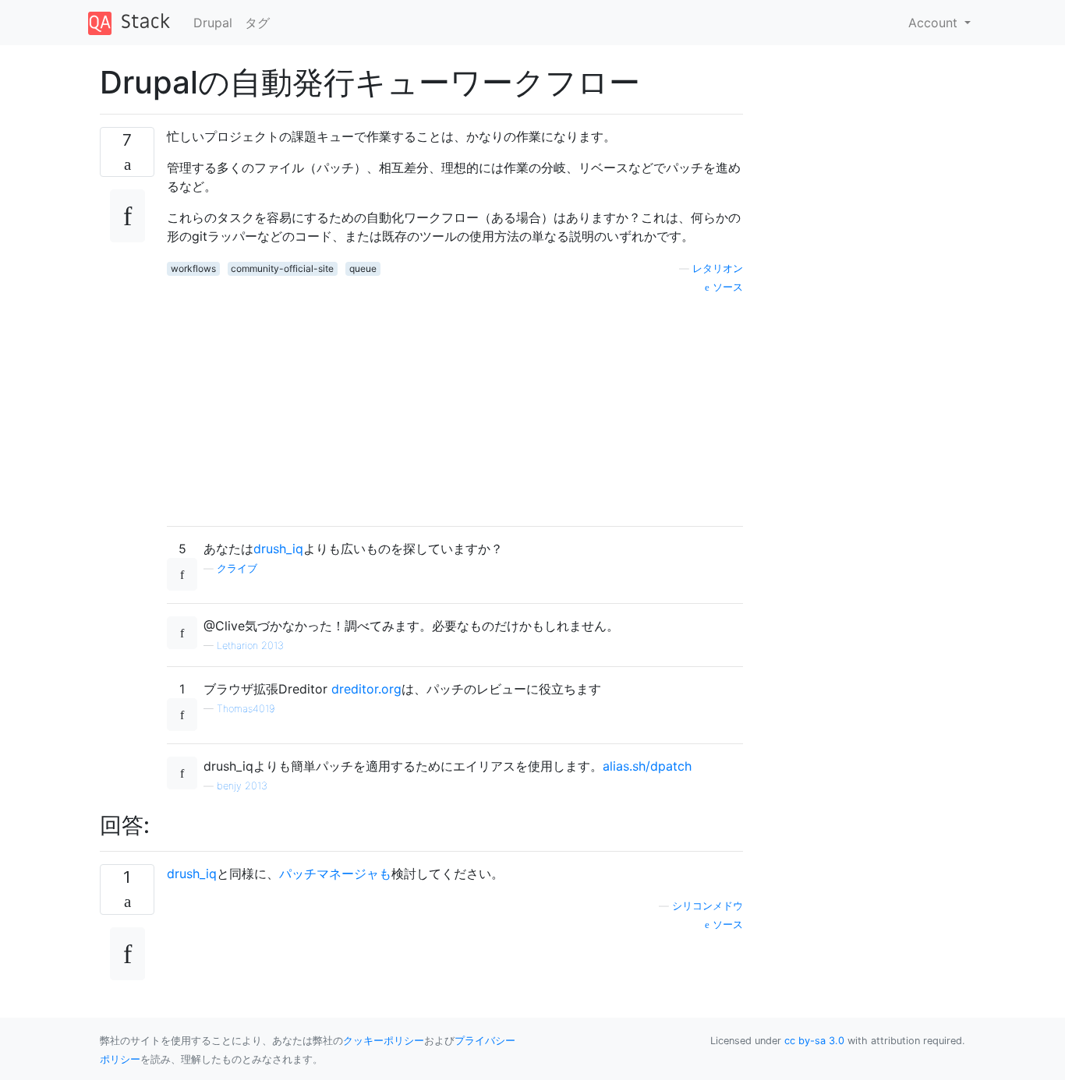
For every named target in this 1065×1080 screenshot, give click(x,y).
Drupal (212, 22)
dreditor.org (366, 689)
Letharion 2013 (250, 645)
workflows (193, 268)
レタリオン (717, 268)
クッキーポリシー (383, 1040)
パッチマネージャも (335, 873)
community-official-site (282, 268)
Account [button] (934, 22)
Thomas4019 (245, 709)
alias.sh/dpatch (647, 766)
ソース (726, 287)
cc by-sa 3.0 (814, 1040)
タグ (257, 22)
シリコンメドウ (707, 906)
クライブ (237, 568)
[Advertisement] (455, 404)
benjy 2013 (242, 786)
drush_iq (278, 548)
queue (363, 268)
